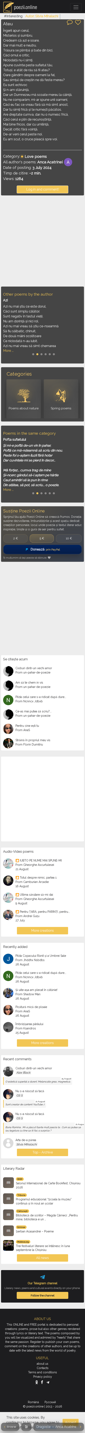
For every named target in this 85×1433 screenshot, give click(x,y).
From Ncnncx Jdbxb (29, 701)
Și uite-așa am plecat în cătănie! (36, 990)
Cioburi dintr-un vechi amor (33, 668)
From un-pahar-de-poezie (32, 672)
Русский (51, 1402)
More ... (8, 351)
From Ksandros (25, 1028)
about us (42, 1363)
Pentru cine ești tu (27, 725)
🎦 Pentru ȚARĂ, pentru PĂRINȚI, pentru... (42, 911)
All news (42, 1258)
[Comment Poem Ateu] (70, 22)
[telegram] (48, 1382)
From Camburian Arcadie (32, 882)
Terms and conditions (42, 1372)
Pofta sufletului (14, 439)
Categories (19, 374)
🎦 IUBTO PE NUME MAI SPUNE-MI (38, 860)
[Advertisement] (42, 241)
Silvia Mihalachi (26, 1144)
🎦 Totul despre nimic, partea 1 (36, 877)
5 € (42, 538)
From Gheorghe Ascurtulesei (34, 864)
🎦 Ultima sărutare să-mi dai (34, 894)
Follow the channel (42, 1295)
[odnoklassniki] (37, 1382)
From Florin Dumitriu (29, 744)
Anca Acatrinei (50, 162)
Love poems (36, 156)
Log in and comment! (42, 189)
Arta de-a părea (25, 1140)
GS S (19, 1095)
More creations (42, 930)
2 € (15, 538)
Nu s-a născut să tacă (29, 1091)
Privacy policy (42, 1376)
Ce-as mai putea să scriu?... (33, 711)
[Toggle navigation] (76, 7)
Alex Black (23, 1072)
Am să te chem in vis (29, 682)
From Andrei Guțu (27, 916)
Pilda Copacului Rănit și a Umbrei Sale (40, 955)
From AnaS (22, 730)
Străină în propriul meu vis (32, 740)
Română (34, 1402)
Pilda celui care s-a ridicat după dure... (40, 697)
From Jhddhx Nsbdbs (30, 960)
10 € (69, 538)
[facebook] (43, 1382)
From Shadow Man (27, 994)
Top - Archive (42, 1152)
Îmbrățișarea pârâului (29, 1024)
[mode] (26, 1427)
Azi (5, 300)
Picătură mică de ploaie (31, 1007)
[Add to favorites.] (78, 22)
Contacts (42, 1368)
